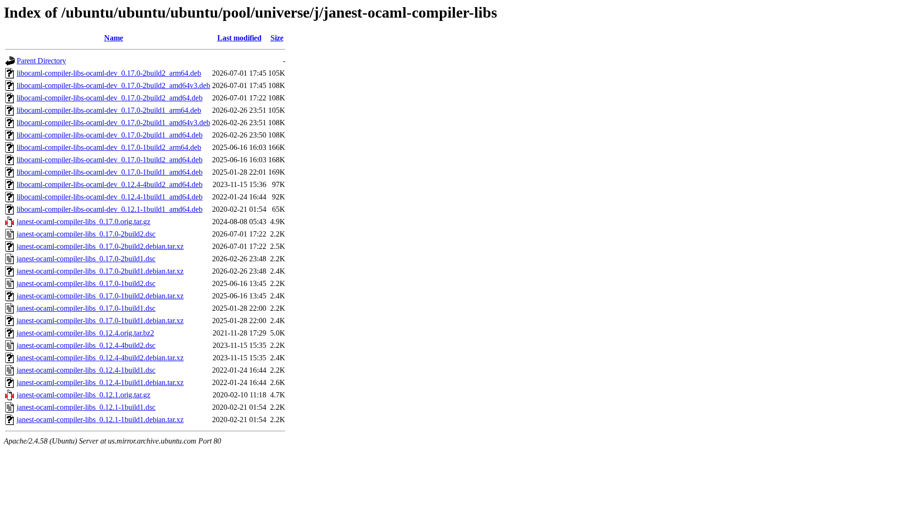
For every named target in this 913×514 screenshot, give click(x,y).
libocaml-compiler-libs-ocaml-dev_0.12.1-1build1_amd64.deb (110, 209)
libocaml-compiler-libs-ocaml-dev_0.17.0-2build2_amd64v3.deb (113, 85)
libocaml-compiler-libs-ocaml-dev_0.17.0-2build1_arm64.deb (109, 110)
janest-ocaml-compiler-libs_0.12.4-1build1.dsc (86, 370)
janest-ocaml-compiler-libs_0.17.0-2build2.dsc (86, 234)
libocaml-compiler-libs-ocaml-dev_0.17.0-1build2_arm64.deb (109, 147)
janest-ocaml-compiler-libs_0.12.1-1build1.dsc (86, 407)
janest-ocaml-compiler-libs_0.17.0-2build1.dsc (86, 259)
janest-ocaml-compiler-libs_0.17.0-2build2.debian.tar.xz (100, 246)
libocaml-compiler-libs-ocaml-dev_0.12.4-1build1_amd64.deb (110, 197)
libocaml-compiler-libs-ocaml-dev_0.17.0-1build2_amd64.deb (110, 160)
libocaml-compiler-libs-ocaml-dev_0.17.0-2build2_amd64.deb (110, 98)
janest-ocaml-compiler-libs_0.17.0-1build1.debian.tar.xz (100, 320)
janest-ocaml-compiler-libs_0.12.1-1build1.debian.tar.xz (100, 419)
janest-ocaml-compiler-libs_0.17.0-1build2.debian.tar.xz (100, 296)
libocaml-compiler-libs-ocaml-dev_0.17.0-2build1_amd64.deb (110, 135)
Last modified (239, 38)
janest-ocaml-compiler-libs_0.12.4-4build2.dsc (86, 345)
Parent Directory (41, 61)
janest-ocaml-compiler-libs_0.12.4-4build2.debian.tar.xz (100, 358)
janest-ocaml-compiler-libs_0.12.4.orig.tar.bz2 (85, 333)
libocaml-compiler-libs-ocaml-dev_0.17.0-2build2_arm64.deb (109, 73)
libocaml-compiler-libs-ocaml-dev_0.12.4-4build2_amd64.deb (110, 184)
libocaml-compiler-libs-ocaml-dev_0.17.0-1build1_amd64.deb (110, 172)
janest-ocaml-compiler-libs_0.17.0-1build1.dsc (86, 308)
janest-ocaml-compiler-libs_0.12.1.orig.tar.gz (83, 395)
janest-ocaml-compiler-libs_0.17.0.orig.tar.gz (83, 221)
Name (113, 38)
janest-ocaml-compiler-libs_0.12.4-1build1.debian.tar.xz (100, 382)
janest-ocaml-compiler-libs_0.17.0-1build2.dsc (86, 283)
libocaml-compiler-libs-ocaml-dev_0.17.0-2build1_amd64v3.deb (113, 123)
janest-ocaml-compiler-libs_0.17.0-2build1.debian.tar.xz (100, 271)
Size (277, 38)
